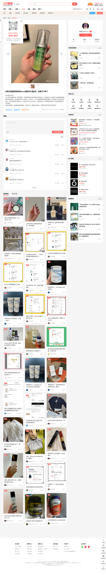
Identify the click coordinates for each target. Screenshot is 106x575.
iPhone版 (66, 549)
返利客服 (29, 551)
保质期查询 (81, 108)
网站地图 (17, 553)
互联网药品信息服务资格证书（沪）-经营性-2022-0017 (68, 562)
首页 (4, 18)
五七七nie (11, 177)
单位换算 (81, 102)
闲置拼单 (34, 13)
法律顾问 (29, 553)
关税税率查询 (97, 102)
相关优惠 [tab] (14, 194)
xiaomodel (11, 139)
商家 (16, 9)
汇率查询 (89, 102)
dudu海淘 (11, 158)
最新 (10, 13)
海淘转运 (42, 13)
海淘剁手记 (26, 109)
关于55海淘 (18, 546)
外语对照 (89, 108)
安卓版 (65, 546)
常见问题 (29, 546)
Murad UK (9, 109)
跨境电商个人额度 (42, 549)
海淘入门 (55, 546)
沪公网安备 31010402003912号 (53, 565)
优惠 (10, 9)
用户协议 (17, 551)
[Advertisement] (85, 256)
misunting (11, 168)
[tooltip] (13, 31)
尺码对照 (73, 102)
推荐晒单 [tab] (6, 194)
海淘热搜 (55, 549)
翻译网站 (73, 108)
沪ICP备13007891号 (30, 562)
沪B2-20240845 (51, 562)
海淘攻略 (17, 13)
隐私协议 (17, 549)
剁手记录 (26, 13)
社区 (4, 13)
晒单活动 (50, 13)
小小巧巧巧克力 (12, 149)
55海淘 (8, 4)
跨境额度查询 (97, 108)
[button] (17, 4)
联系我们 (29, 549)
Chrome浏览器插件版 (69, 551)
